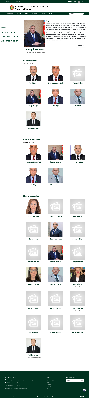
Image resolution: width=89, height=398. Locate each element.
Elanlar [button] (26, 13)
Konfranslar (9, 16)
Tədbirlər (16, 16)
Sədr (3, 27)
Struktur (24, 16)
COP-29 (18, 16)
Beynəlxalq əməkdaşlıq (12, 16)
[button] (84, 390)
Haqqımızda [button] (10, 13)
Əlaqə (75, 1)
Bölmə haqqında (10, 16)
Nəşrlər (29, 16)
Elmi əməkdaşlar (9, 40)
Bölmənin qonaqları (38, 16)
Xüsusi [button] (50, 13)
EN (82, 1)
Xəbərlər (49, 382)
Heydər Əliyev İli (10, 16)
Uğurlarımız (23, 16)
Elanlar (49, 384)
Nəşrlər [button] (43, 13)
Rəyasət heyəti (8, 32)
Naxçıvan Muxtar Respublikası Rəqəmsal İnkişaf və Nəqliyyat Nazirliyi (37, 396)
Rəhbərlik (18, 16)
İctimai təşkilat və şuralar (34, 16)
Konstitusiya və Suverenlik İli (29, 16)
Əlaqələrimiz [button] (35, 13)
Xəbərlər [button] (18, 13)
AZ (79, 1)
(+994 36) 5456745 (12, 382)
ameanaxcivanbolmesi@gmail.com (17, 388)
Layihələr (21, 16)
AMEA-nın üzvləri (10, 36)
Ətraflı (80, 45)
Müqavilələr (29, 16)
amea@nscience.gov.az (13, 385)
